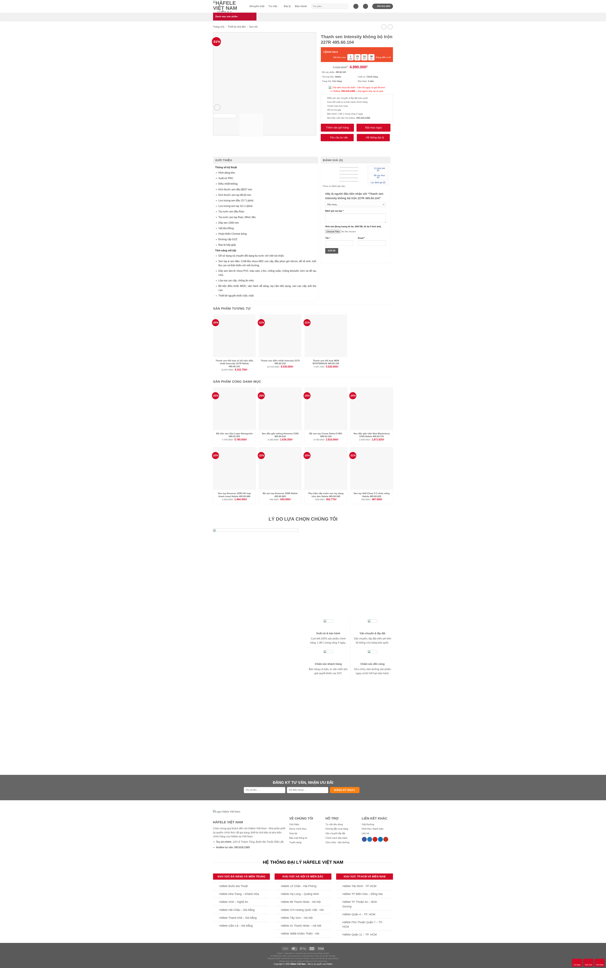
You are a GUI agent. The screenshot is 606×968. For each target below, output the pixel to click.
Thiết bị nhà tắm (237, 26)
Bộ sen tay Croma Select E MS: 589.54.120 (325, 435)
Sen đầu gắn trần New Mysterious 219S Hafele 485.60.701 (372, 435)
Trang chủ (218, 26)
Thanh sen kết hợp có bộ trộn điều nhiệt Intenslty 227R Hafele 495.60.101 (234, 363)
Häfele (234, 836)
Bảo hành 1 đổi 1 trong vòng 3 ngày (345, 114)
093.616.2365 (348, 91)
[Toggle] (216, 886)
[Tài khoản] (365, 6)
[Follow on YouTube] (385, 839)
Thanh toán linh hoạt (337, 106)
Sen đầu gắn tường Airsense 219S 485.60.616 (280, 435)
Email (361, 238)
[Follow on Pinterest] (375, 839)
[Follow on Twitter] (369, 839)
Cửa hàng (599, 965)
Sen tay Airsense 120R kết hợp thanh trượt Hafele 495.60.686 (234, 495)
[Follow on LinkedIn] (380, 839)
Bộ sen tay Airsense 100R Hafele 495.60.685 (280, 495)
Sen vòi (253, 26)
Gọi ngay (577, 965)
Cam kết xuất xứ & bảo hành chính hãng (347, 102)
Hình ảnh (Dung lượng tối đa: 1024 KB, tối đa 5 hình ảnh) (353, 227)
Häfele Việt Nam (298, 964)
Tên (327, 238)
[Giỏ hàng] (355, 6)
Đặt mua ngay (373, 127)
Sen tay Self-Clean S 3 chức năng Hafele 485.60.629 (372, 495)
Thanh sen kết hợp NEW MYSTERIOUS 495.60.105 (326, 362)
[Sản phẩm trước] (383, 26)
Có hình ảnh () (379, 169)
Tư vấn (272, 6)
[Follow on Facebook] (364, 839)
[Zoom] (217, 107)
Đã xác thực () (379, 176)
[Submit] (345, 6)
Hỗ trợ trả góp (334, 110)
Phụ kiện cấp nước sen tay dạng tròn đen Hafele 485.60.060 (326, 495)
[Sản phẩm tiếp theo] (390, 26)
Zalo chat (588, 965)
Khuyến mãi (257, 6)
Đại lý (287, 6)
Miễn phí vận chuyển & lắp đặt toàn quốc (347, 98)
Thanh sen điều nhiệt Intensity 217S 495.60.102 (280, 362)
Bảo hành (301, 6)
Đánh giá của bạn (334, 211)
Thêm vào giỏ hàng (337, 127)
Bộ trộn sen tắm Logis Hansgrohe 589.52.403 (234, 435)
